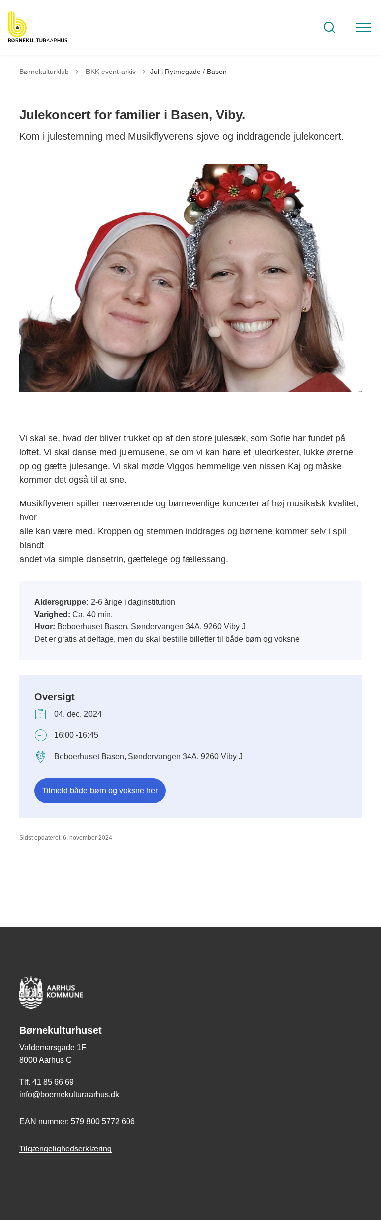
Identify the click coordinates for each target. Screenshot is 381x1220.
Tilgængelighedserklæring (65, 1149)
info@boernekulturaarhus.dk (69, 1094)
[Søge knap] (329, 27)
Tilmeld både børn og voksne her (100, 791)
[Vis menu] (363, 27)
